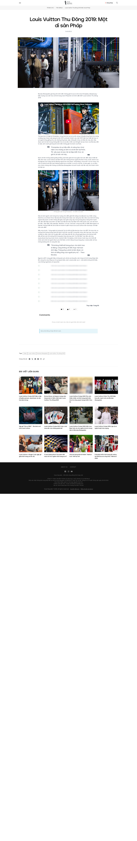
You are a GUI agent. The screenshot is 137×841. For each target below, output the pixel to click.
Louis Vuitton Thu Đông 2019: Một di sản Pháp (77, 8)
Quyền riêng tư (74, 489)
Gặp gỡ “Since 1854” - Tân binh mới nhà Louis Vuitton (30, 427)
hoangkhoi (68, 31)
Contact (73, 467)
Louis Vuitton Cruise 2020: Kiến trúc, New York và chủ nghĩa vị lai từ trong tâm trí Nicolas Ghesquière (80, 428)
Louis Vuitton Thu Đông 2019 (56, 353)
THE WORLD (59, 8)
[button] (20, 3)
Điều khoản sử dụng (87, 489)
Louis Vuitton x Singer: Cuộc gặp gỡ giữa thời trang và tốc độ (30, 455)
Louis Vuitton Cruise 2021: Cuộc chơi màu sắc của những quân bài (55, 427)
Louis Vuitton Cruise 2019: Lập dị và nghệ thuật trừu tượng (106, 427)
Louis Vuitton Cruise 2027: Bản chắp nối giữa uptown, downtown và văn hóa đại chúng (30, 398)
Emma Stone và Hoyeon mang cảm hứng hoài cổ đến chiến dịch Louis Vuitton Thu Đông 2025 (55, 398)
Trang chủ (50, 8)
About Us (64, 467)
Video (25, 353)
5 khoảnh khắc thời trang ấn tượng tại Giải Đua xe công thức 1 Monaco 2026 (106, 456)
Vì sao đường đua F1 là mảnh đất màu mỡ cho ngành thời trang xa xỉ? (55, 455)
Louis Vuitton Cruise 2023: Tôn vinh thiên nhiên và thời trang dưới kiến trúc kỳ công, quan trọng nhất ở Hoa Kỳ (80, 399)
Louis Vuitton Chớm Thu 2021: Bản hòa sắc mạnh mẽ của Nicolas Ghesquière (105, 398)
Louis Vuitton (31, 353)
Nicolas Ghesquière (42, 353)
